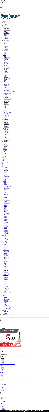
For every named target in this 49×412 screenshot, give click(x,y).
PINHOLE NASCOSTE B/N (7, 99)
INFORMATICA (5, 129)
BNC (4, 298)
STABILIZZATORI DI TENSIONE (8, 251)
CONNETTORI (4, 229)
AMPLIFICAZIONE (6, 40)
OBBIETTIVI (5, 92)
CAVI (5, 36)
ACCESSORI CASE (6, 131)
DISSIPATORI (5, 76)
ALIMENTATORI (6, 130)
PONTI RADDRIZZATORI (7, 67)
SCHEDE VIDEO (6, 244)
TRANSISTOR (6, 226)
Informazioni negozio (2, 394)
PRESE (5, 52)
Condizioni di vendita (4, 158)
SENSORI (5, 31)
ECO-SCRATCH (6, 153)
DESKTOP (5, 240)
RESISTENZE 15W (6, 217)
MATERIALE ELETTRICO (6, 140)
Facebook (3, 1)
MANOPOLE (5, 41)
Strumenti (5, 263)
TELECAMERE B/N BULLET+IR (8, 95)
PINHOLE (5, 303)
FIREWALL (5, 147)
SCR (4, 60)
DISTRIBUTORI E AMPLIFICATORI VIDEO (9, 91)
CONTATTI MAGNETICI (7, 30)
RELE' (5, 81)
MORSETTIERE (6, 210)
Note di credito (3, 385)
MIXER (5, 174)
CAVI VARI (5, 121)
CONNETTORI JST (6, 127)
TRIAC (5, 88)
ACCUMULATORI (6, 28)
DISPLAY (5, 205)
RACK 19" (4, 22)
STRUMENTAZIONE (5, 27)
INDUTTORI (5, 209)
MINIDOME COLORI (6, 100)
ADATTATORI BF (6, 123)
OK (1, 318)
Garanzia (3, 406)
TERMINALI (5, 150)
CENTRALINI (6, 37)
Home (2, 20)
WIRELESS (4, 310)
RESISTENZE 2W (6, 218)
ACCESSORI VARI (6, 137)
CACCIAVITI (5, 107)
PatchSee (4, 152)
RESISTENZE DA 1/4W (7, 78)
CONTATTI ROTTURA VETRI (7, 186)
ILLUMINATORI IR (6, 101)
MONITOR (5, 242)
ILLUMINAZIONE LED (5, 128)
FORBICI (5, 109)
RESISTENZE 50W (6, 84)
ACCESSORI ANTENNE (7, 57)
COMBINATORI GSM (6, 29)
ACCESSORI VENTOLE (7, 238)
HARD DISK (5, 134)
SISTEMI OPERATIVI (6, 26)
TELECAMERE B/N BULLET (7, 93)
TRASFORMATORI (6, 49)
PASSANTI (5, 69)
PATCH (5, 143)
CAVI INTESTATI (5, 119)
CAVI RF (5, 120)
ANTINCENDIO (5, 103)
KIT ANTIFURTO (6, 32)
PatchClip (5, 156)
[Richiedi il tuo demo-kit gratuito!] (10, 346)
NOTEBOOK (5, 139)
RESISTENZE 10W (6, 85)
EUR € (2, 9)
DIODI (5, 204)
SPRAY (5, 54)
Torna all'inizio (2, 376)
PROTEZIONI (5, 48)
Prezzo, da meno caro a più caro (4, 354)
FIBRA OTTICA (6, 255)
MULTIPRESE (6, 23)
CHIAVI (5, 283)
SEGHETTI (5, 289)
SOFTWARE (5, 25)
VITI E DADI (5, 118)
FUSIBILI (5, 80)
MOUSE (5, 136)
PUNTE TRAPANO (6, 115)
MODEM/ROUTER (6, 257)
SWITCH (5, 135)
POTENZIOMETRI (6, 213)
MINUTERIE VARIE (6, 113)
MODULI (5, 43)
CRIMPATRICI (6, 114)
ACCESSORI (5, 35)
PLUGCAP (5, 262)
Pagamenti (3, 159)
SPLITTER (5, 313)
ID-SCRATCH (5, 261)
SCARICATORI (6, 65)
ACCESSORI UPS (6, 122)
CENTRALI (5, 184)
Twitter (2, 2)
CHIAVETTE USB (6, 132)
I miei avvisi (3, 387)
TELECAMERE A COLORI (7, 305)
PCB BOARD (5, 71)
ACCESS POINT (6, 58)
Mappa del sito (3, 409)
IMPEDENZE (5, 208)
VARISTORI (5, 73)
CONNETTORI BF (6, 232)
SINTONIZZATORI (6, 47)
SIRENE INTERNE (6, 105)
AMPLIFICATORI (6, 170)
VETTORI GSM (6, 38)
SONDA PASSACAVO (6, 291)
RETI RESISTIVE (6, 63)
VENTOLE (4, 151)
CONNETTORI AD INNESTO (7, 72)
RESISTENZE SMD (6, 62)
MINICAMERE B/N (6, 97)
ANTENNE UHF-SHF (6, 178)
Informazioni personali (4, 384)
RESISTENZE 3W (6, 77)
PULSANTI (5, 214)
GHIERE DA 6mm (4, 372)
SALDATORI (5, 110)
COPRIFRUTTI (6, 53)
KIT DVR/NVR (6, 102)
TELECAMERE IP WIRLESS (7, 98)
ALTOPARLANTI (6, 46)
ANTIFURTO (4, 181)
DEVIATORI (5, 75)
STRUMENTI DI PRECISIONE (7, 112)
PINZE (5, 287)
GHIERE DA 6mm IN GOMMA (7, 364)
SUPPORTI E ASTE (6, 176)
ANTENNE (5, 50)
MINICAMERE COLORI (7, 90)
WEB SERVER (6, 96)
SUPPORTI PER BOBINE (7, 68)
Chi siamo (3, 407)
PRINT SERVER (6, 145)
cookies (25, 410)
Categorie (3, 21)
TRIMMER (5, 227)
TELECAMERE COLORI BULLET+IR (8, 94)
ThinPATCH (5, 264)
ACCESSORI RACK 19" (7, 270)
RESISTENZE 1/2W (6, 79)
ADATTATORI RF (6, 126)
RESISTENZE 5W (6, 83)
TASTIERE (5, 138)
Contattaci (3, 160)
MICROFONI (5, 45)
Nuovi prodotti (3, 401)
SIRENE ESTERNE (6, 34)
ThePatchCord (5, 154)
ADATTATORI (6, 142)
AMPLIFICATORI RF (6, 59)
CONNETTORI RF (6, 124)
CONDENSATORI (6, 70)
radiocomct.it (19, 410)
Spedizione (3, 157)
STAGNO (5, 66)
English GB (3, 6)
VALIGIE (5, 117)
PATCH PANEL (6, 24)
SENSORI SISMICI (6, 33)
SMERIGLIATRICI (6, 116)
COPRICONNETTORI (6, 74)
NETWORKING (5, 141)
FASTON (5, 125)
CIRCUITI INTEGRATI (7, 200)
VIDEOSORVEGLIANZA (6, 89)
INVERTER (4, 148)
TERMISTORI (6, 82)
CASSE (5, 44)
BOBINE (5, 87)
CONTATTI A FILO (6, 185)
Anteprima (1, 366)
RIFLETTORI (5, 51)
